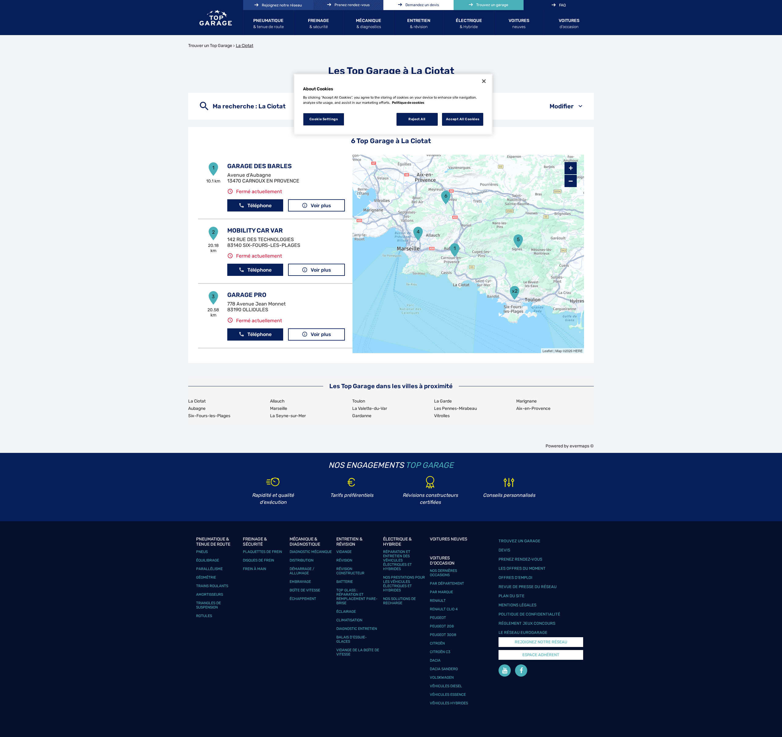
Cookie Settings (323, 119)
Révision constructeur (350, 571)
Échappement (303, 599)
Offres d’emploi (515, 577)
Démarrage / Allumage (302, 571)
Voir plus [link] (321, 205)
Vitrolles (442, 415)
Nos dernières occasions (443, 573)
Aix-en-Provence (533, 408)
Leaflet (548, 350)
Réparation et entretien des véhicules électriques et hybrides (397, 560)
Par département (447, 583)
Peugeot (438, 618)
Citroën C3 (440, 652)
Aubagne (197, 408)
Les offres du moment (522, 568)
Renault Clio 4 (444, 609)
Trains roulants (212, 586)
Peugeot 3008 (443, 635)
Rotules (204, 616)
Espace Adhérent (540, 654)
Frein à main (254, 569)
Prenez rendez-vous (520, 559)
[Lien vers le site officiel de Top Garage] (215, 18)
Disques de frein (258, 560)
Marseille (278, 408)
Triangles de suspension (208, 605)
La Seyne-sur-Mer (288, 415)
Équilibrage (207, 560)
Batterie (344, 582)
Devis (504, 550)
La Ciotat (197, 401)
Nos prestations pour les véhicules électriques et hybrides (404, 583)
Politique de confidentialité (529, 614)
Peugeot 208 (442, 626)
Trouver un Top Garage (210, 45)
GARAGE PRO (246, 294)
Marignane (526, 401)
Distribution (301, 560)
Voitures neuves (448, 539)
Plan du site (511, 596)
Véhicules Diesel (446, 686)
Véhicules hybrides (449, 703)
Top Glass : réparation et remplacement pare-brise (357, 596)
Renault (438, 600)
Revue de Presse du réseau (528, 586)
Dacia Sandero (444, 669)
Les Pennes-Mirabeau (455, 408)
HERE (578, 350)
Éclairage (346, 611)
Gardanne (361, 415)
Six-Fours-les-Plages (209, 415)
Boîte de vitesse (305, 590)
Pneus (202, 552)
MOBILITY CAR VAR (255, 230)
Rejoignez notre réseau (541, 642)
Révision (344, 560)
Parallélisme (209, 569)
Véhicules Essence (448, 694)
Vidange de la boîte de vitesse (357, 652)
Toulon (358, 401)
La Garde (443, 401)
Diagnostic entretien (356, 629)
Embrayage (300, 582)
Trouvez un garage (519, 541)
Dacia (435, 660)
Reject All (417, 119)
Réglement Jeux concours (527, 623)
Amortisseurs (209, 594)
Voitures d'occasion (442, 560)
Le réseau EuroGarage (523, 632)
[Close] (484, 81)
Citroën (437, 643)
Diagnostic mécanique (311, 552)
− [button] (570, 181)
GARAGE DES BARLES (259, 166)
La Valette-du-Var (369, 408)
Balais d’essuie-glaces (351, 639)
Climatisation (349, 620)
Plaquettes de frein (262, 552)
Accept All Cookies (462, 119)
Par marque (441, 592)
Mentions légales (517, 605)
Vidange (344, 552)
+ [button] (571, 168)
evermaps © (582, 446)
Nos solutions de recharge (399, 601)
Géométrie (206, 577)
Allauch (277, 401)
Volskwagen (442, 677)
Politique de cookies (408, 102)
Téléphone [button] (259, 205)
